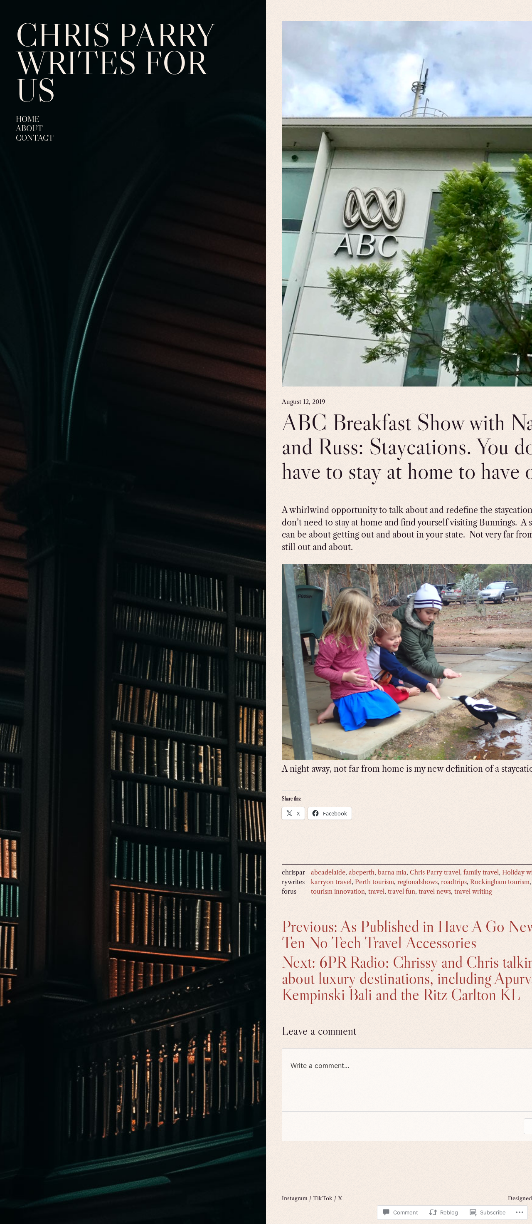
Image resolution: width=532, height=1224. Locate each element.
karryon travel (331, 882)
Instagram (295, 1198)
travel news (435, 891)
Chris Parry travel (435, 872)
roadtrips (454, 882)
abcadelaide (328, 872)
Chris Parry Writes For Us (115, 62)
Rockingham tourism (500, 882)
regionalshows (417, 882)
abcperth (361, 872)
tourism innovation (338, 891)
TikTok (322, 1198)
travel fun (401, 891)
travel (376, 891)
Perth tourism (374, 882)
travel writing (473, 891)
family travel (481, 872)
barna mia (392, 872)
